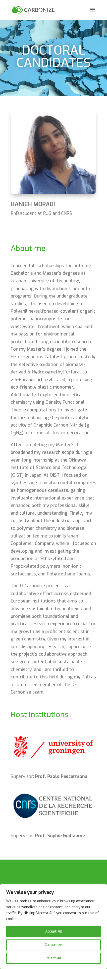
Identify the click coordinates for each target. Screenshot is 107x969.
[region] (53, 926)
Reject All (53, 958)
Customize (53, 944)
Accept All (53, 931)
